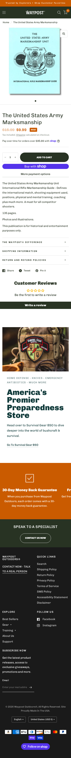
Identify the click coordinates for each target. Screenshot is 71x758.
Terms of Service (48, 586)
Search (41, 564)
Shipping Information (20, 251)
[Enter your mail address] (30, 687)
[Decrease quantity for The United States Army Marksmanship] (5, 157)
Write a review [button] (35, 305)
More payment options (35, 174)
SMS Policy (44, 591)
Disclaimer (44, 602)
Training (7, 630)
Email (5, 680)
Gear (5, 624)
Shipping (20, 135)
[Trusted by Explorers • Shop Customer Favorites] (36, 3)
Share (10, 270)
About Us (8, 636)
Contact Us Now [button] (35, 538)
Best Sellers (10, 619)
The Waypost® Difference (22, 242)
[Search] (59, 12)
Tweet (27, 270)
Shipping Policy (47, 569)
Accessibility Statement (52, 597)
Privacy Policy (46, 580)
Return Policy (45, 575)
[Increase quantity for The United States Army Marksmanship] (15, 157)
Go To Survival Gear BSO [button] (22, 445)
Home (6, 22)
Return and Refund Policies (24, 260)
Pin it (43, 270)
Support (7, 641)
